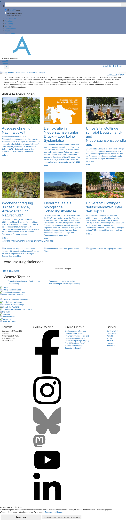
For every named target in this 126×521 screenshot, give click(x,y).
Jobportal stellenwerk (73, 348)
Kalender (14, 271)
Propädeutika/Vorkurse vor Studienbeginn (24, 281)
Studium (8, 26)
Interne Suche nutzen (14, 13)
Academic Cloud (78, 343)
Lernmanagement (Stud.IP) (75, 338)
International (10, 33)
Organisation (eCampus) (74, 333)
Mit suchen (14, 10)
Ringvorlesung (13, 283)
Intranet (110, 340)
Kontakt (110, 336)
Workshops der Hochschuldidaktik (62, 281)
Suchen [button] (108, 66)
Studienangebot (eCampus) (75, 331)
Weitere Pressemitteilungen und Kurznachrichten (29, 241)
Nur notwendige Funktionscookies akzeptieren (62, 517)
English (118, 66)
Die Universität (10, 18)
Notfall (109, 338)
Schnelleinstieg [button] (115, 75)
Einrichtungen (10, 28)
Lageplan (110, 343)
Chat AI (68, 343)
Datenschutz (112, 333)
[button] (5, 61)
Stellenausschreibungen (74, 345)
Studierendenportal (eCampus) (77, 340)
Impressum (111, 345)
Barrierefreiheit (112, 331)
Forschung (9, 23)
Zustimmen (21, 517)
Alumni (7, 31)
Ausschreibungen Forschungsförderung (64, 283)
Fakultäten (9, 21)
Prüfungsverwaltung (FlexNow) (77, 336)
